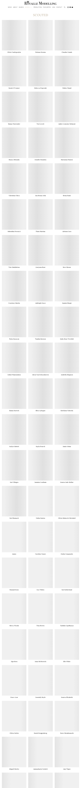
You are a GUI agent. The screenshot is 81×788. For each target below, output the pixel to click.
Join (53, 7)
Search (21, 7)
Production (38, 7)
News (10, 7)
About (15, 7)
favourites (47, 7)
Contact (59, 7)
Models (28, 7)
